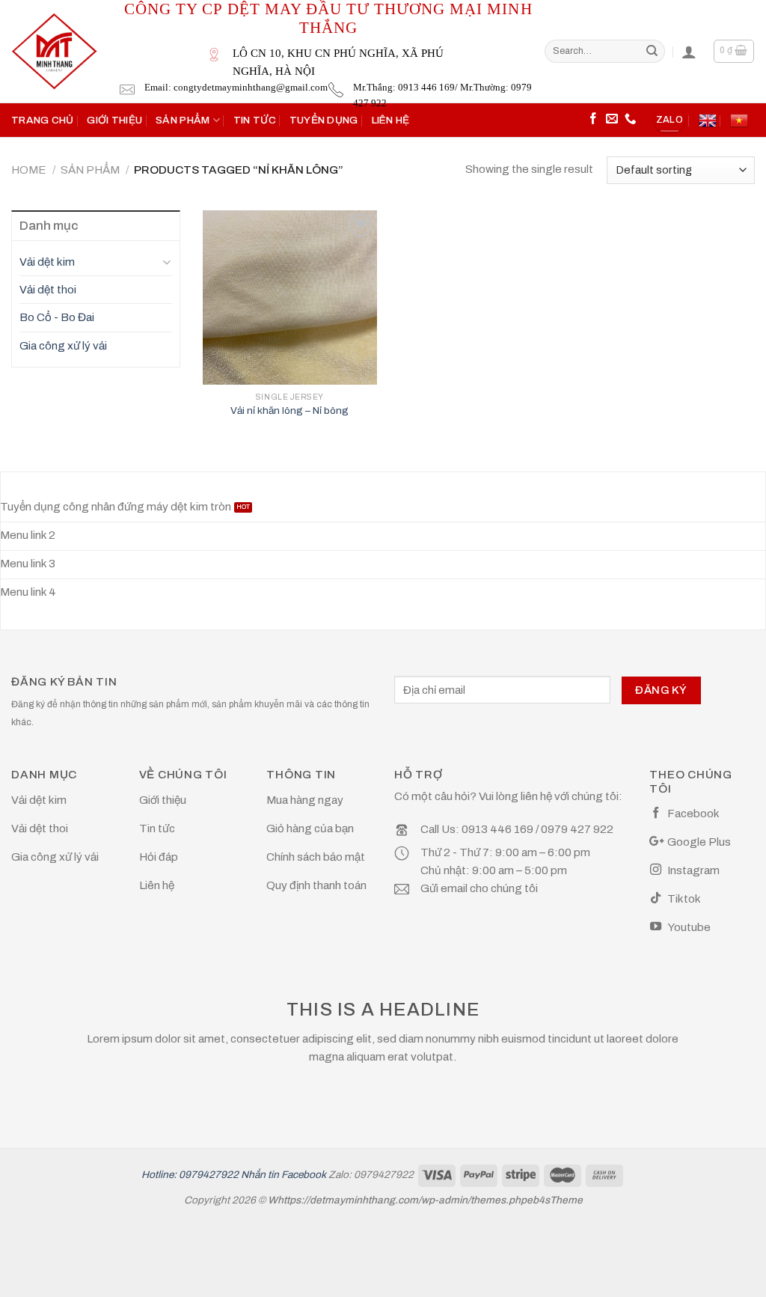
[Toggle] (166, 261)
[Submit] (652, 51)
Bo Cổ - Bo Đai (56, 317)
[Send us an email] (612, 119)
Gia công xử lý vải (63, 346)
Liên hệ (391, 120)
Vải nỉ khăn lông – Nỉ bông (289, 410)
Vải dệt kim (47, 262)
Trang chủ (42, 120)
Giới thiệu (114, 120)
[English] (708, 120)
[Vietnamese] (739, 120)
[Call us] (631, 119)
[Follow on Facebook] (593, 119)
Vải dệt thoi (47, 290)
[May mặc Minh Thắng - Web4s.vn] (54, 51)
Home (28, 170)
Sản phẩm (182, 120)
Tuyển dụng (323, 120)
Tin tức (254, 120)
